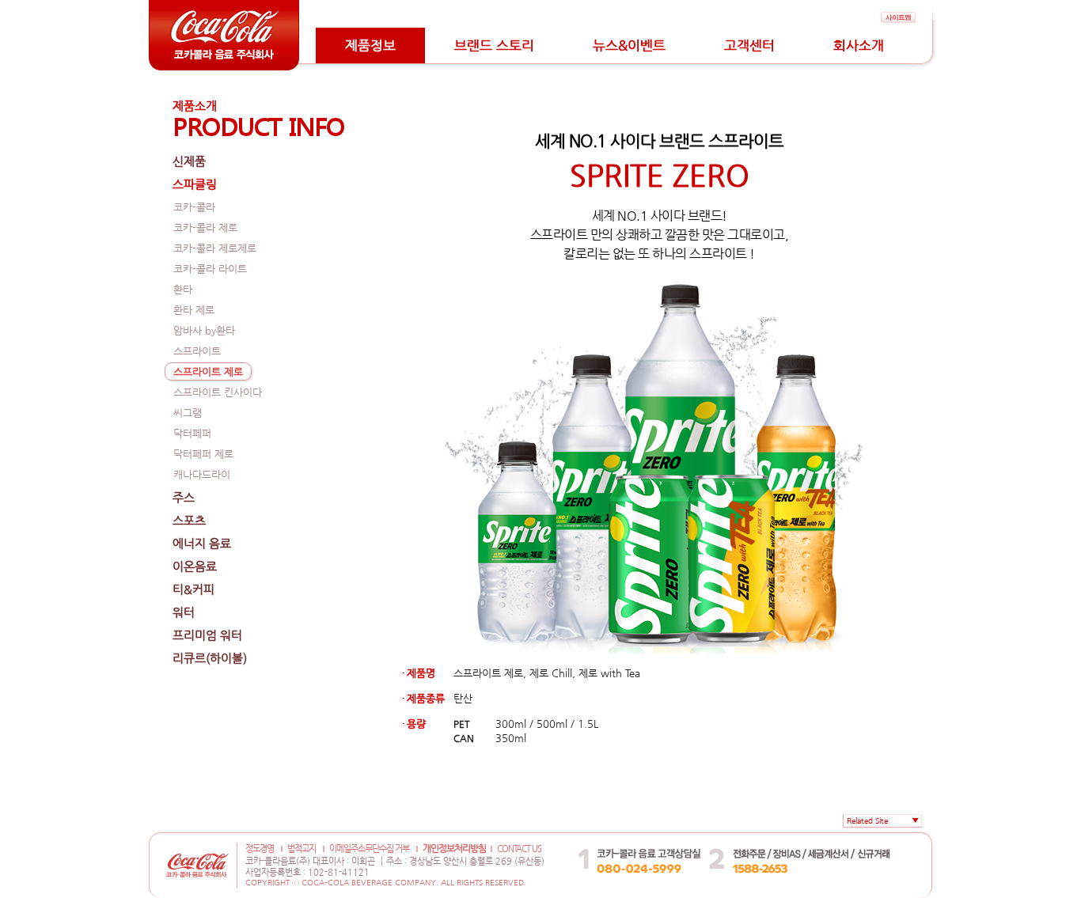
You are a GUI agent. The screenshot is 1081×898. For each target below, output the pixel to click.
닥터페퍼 (192, 433)
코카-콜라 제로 (205, 227)
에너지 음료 (202, 543)
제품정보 (370, 45)
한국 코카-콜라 (772, 837)
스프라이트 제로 (208, 371)
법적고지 (301, 848)
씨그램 (187, 413)
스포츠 (189, 520)
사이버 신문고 (853, 837)
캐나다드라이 (201, 474)
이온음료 (195, 566)
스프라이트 (197, 351)
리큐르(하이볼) (210, 658)
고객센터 (749, 45)
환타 (182, 289)
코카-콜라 (194, 207)
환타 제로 (193, 310)
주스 (184, 497)
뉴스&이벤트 (629, 45)
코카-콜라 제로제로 (214, 248)
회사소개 (858, 45)
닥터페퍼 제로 (203, 454)
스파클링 (195, 184)
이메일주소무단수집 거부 (369, 848)
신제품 (189, 161)
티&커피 (193, 589)
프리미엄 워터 (207, 635)
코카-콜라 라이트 (210, 269)
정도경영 (259, 848)
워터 (184, 612)
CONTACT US (519, 848)
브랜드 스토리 (494, 45)
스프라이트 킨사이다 (217, 392)
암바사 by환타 (204, 330)
